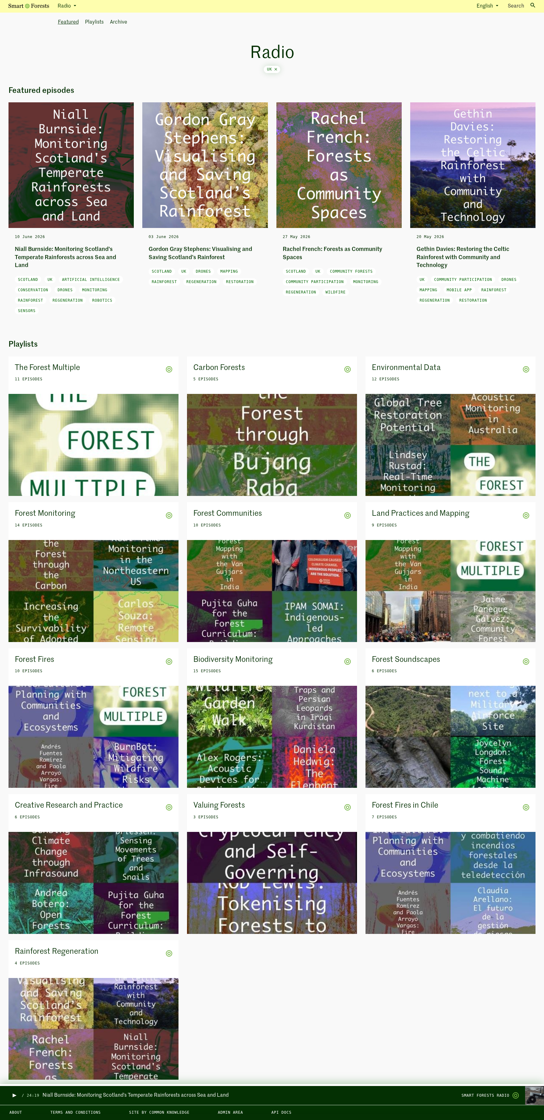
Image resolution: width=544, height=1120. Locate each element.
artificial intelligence (91, 279)
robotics (102, 300)
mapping (229, 271)
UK (50, 279)
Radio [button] (65, 6)
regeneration (68, 300)
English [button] (485, 6)
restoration (240, 282)
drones (65, 290)
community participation (315, 282)
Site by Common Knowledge (159, 1112)
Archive (118, 22)
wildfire (336, 292)
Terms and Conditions (75, 1112)
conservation (33, 290)
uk (271, 69)
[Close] (276, 69)
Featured (68, 22)
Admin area (230, 1112)
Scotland (28, 279)
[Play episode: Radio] (14, 1095)
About (15, 1112)
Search (516, 6)
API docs (281, 1112)
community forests (351, 271)
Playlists (94, 22)
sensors (27, 311)
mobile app (459, 290)
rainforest (30, 300)
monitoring (94, 290)
